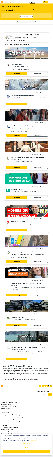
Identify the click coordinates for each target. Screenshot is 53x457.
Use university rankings (6, 404)
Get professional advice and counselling (10, 421)
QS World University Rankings (34, 370)
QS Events (25, 373)
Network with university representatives (10, 419)
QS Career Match (7, 378)
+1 (34, 161)
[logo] (6, 2)
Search (8, 22)
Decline (26, 447)
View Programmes (37, 73)
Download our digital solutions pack (9, 427)
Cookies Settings (26, 443)
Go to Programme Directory (26, 16)
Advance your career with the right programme (12, 415)
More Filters (43, 22)
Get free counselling (6, 408)
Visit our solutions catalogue (7, 429)
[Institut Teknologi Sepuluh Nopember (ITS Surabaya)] (8, 252)
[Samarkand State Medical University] (8, 96)
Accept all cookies (26, 451)
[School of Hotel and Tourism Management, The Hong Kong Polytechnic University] (8, 348)
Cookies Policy (34, 440)
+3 (33, 128)
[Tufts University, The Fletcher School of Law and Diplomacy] (8, 284)
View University (17, 73)
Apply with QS (32, 2)
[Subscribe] (50, 394)
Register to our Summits (6, 433)
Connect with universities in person (9, 406)
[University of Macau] (8, 65)
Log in (41, 1)
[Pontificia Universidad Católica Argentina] (8, 126)
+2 (44, 98)
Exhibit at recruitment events (8, 431)
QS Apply (32, 373)
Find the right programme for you (9, 402)
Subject (26, 22)
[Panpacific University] (8, 318)
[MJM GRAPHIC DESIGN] (8, 222)
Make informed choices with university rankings (12, 417)
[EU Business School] (8, 190)
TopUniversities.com (8, 368)
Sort (46, 27)
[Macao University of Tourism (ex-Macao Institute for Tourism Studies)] (8, 158)
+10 (35, 224)
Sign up (45, 1)
